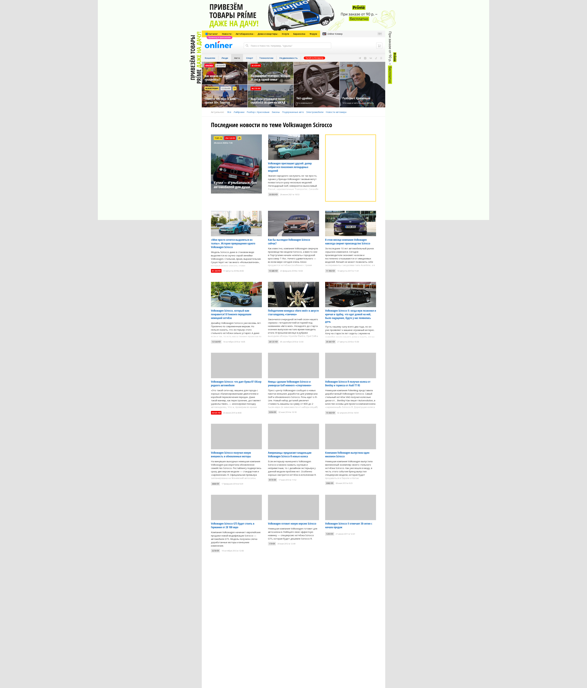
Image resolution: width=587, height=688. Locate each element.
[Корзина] (379, 46)
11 (235, 88)
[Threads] (381, 58)
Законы (276, 111)
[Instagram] (365, 58)
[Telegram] (360, 58)
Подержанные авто (293, 111)
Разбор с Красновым (258, 111)
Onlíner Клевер (335, 33)
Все (229, 111)
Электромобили (314, 111)
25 (239, 138)
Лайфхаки (239, 111)
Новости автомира (336, 111)
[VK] (370, 58)
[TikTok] (376, 58)
